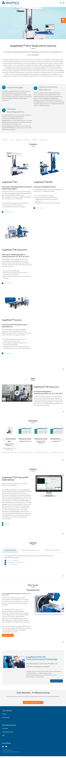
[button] (4, 440)
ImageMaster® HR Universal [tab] (52, 550)
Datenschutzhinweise (7, 732)
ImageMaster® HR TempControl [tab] (30, 550)
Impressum (5, 728)
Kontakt (4, 714)
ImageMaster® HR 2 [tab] (10, 550)
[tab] (17, 212)
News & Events (6, 717)
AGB (3, 735)
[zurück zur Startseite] (10, 3)
